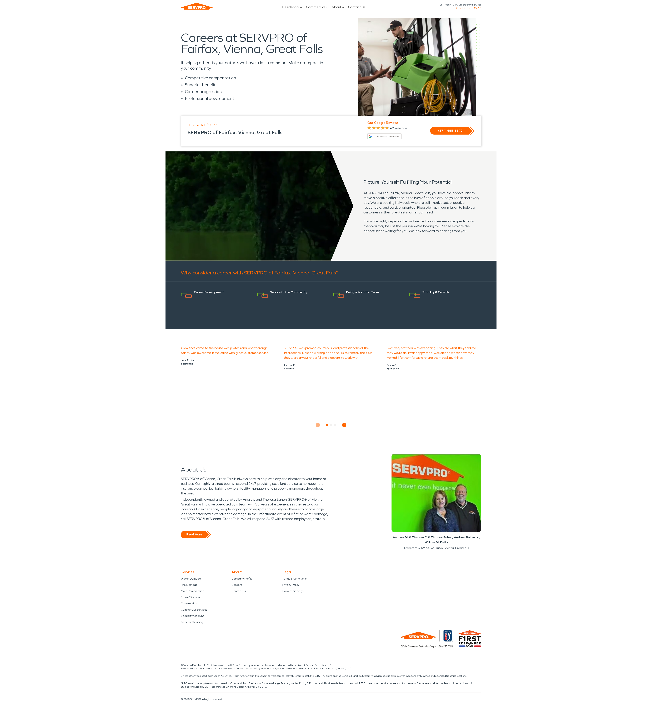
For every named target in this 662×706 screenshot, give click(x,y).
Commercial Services (194, 609)
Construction (189, 603)
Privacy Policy (290, 584)
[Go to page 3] (335, 425)
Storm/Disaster (190, 597)
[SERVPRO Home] (197, 6)
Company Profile (242, 578)
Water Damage (191, 578)
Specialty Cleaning (192, 615)
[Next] (344, 425)
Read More (194, 534)
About (336, 7)
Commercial (315, 7)
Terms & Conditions (294, 578)
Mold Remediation (192, 591)
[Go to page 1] (327, 425)
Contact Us (356, 7)
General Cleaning (192, 622)
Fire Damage (189, 584)
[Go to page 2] (331, 425)
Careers (237, 584)
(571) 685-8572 (468, 8)
